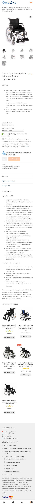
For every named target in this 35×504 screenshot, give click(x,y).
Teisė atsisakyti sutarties (13, 462)
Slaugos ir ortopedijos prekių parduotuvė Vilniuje (17, 448)
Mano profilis (13, 502)
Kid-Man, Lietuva (14, 168)
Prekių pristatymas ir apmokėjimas (16, 459)
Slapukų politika (10, 468)
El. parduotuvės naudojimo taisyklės (14, 456)
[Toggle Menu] (31, 2)
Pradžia (5, 7)
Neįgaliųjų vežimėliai (24, 7)
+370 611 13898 (8, 436)
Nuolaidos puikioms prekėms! (12, 471)
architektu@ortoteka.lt (10, 438)
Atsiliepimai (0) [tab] (6, 186)
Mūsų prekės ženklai (9, 475)
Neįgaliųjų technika (13, 7)
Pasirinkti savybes (9, 337)
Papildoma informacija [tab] (8, 181)
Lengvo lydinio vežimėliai (8, 9)
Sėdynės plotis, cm (7, 123)
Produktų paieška (22, 502)
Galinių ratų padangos (8, 128)
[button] (30, 17)
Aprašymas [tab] (5, 176)
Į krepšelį (14, 159)
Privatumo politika (11, 465)
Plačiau (27, 146)
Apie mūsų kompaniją (10, 445)
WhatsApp (4, 502)
